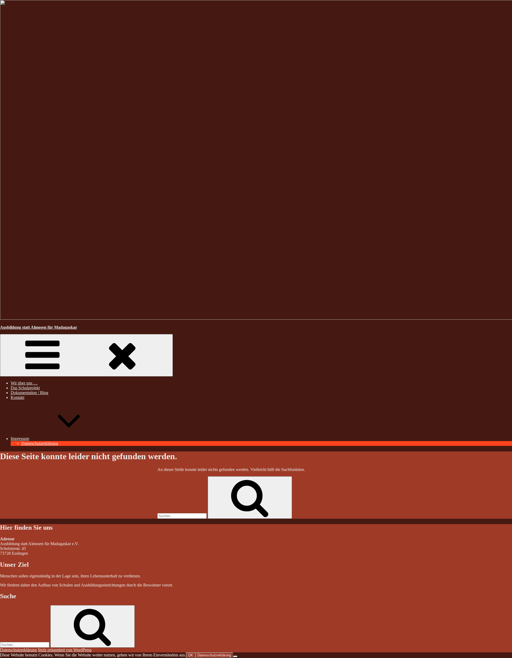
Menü (166, 374)
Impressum (20, 438)
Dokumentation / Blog (29, 392)
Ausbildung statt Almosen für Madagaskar (38, 327)
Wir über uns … (24, 383)
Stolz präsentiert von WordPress (64, 650)
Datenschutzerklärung (39, 443)
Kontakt (17, 397)
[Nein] (235, 656)
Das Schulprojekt (25, 388)
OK (190, 655)
